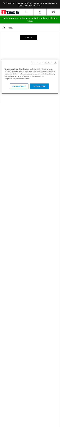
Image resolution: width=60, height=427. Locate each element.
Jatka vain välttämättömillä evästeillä (43, 63)
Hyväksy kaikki (39, 86)
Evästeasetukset (19, 86)
